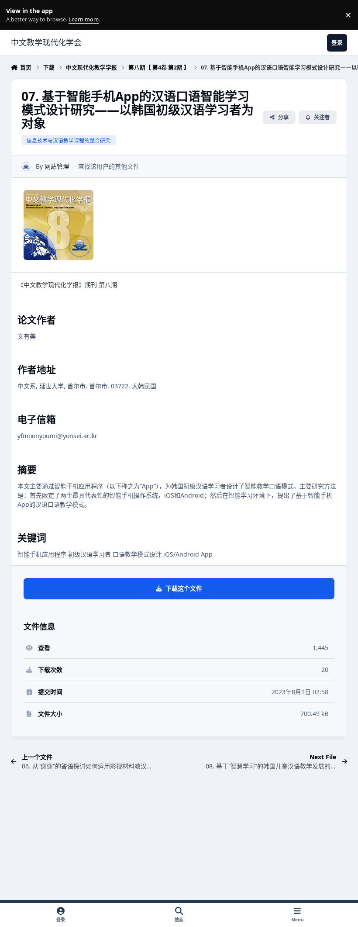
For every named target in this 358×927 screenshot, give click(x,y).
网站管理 (57, 166)
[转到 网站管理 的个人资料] (26, 166)
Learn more (17, 15)
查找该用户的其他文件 (108, 166)
